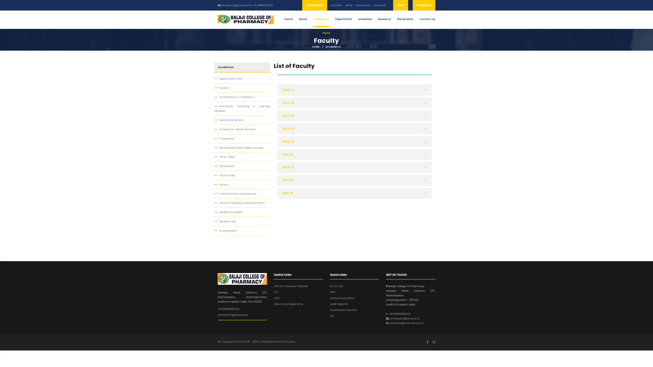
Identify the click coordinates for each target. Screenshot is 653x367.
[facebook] (427, 342)
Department (343, 19)
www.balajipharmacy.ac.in (406, 323)
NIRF (333, 292)
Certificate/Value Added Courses (241, 148)
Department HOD (231, 79)
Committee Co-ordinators (236, 97)
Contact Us (427, 19)
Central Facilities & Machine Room (242, 203)
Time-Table (227, 157)
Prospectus (226, 139)
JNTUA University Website (291, 286)
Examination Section (343, 310)
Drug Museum (228, 231)
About (303, 19)
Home (288, 19)
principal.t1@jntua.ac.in (234, 5)
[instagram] (434, 342)
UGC (277, 298)
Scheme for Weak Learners (237, 129)
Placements (405, 19)
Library (223, 185)
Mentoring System (231, 120)
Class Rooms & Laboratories (237, 194)
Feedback (379, 5)
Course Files (227, 175)
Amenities (365, 19)
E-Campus (424, 5)
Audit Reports (339, 304)
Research (384, 19)
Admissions (226, 166)
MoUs (349, 5)
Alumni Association (342, 298)
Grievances (363, 5)
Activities (336, 5)
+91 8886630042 (262, 5)
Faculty (224, 88)
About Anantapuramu (288, 304)
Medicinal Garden (230, 212)
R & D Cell (336, 286)
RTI (332, 316)
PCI (276, 292)
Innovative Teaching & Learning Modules (242, 108)
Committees (314, 5)
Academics (321, 19)
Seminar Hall (227, 221)
